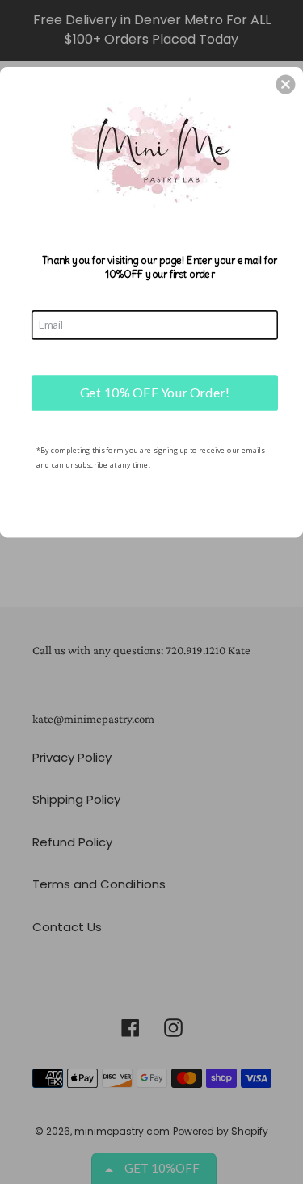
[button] (285, 84)
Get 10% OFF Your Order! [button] (155, 392)
